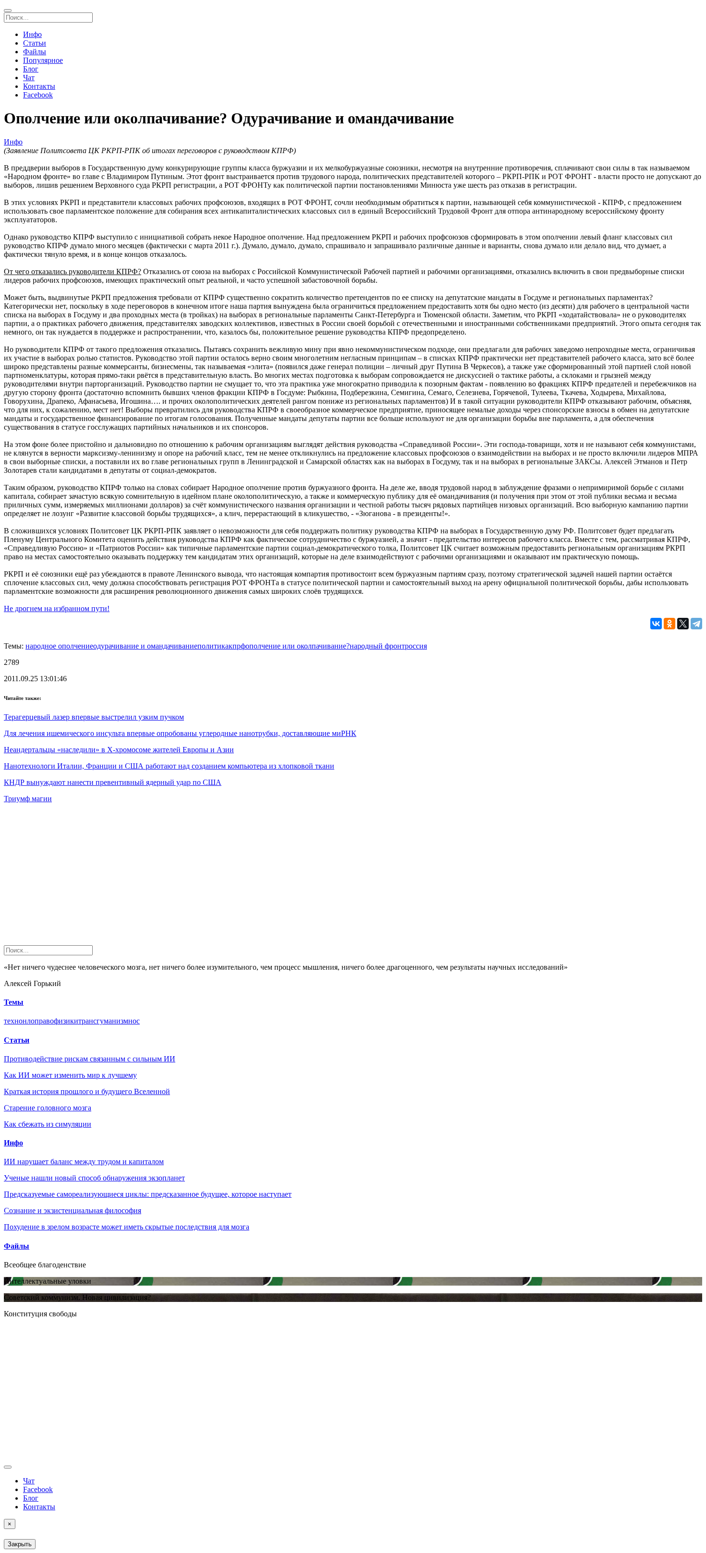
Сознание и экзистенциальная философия (72, 1210)
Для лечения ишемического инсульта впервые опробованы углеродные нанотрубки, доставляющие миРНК (180, 733)
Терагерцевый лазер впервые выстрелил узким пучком (94, 717)
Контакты (39, 86)
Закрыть (20, 1544)
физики (66, 1021)
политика (213, 646)
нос (134, 1021)
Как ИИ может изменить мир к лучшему (70, 1075)
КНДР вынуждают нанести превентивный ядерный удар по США (112, 782)
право (44, 1021)
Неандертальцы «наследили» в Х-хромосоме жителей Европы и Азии (119, 750)
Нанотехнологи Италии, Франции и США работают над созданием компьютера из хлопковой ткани (169, 766)
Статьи (34, 43)
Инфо (32, 34)
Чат (29, 77)
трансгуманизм (103, 1021)
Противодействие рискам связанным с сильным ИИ (89, 1059)
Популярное (43, 60)
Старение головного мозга (47, 1108)
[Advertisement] (292, 878)
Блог (30, 69)
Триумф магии (28, 799)
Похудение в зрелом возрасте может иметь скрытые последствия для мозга (126, 1227)
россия (416, 646)
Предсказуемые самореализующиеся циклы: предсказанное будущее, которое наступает (148, 1194)
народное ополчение (59, 646)
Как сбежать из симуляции (47, 1124)
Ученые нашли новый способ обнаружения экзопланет (94, 1178)
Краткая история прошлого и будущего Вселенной (87, 1091)
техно (13, 1021)
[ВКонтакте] (656, 623)
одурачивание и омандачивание (145, 646)
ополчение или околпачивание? (297, 646)
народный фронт (377, 646)
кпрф (237, 646)
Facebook (38, 95)
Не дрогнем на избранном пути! (57, 608)
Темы (14, 1002)
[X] (683, 623)
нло (29, 1021)
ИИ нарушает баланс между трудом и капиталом (84, 1161)
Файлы (34, 52)
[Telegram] (696, 623)
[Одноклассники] (669, 623)
